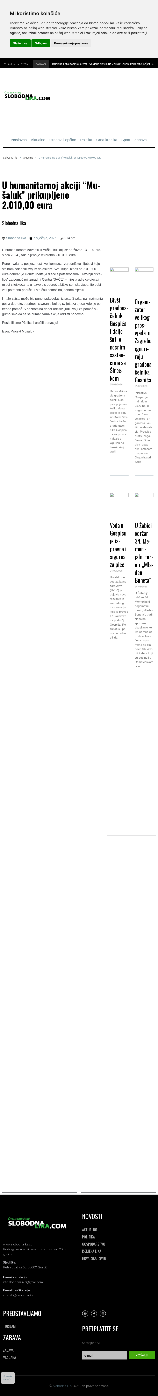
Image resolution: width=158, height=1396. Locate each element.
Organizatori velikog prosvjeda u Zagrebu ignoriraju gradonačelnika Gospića (144, 340)
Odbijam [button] (41, 43)
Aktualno (28, 157)
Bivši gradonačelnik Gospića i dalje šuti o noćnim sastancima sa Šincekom (119, 339)
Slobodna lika (10, 157)
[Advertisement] (105, 101)
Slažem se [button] (20, 43)
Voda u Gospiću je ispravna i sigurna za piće (118, 544)
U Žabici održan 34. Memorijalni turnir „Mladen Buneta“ (144, 552)
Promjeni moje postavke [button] (71, 43)
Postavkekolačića (7, 1378)
